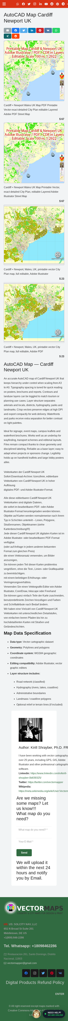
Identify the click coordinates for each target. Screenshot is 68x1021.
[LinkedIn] (40, 4)
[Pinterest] (57, 4)
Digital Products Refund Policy (35, 982)
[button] (54, 1014)
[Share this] (15, 30)
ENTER (59, 994)
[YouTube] (46, 4)
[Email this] (7, 30)
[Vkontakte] (60, 973)
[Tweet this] (24, 30)
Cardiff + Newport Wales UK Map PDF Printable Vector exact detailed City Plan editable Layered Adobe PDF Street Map (31, 109)
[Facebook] (23, 4)
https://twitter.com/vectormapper (45, 782)
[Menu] (4, 4)
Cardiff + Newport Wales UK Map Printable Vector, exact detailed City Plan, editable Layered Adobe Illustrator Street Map (32, 192)
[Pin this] (40, 30)
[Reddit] (52, 4)
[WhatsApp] (18, 4)
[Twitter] (29, 4)
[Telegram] (63, 4)
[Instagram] (35, 4)
